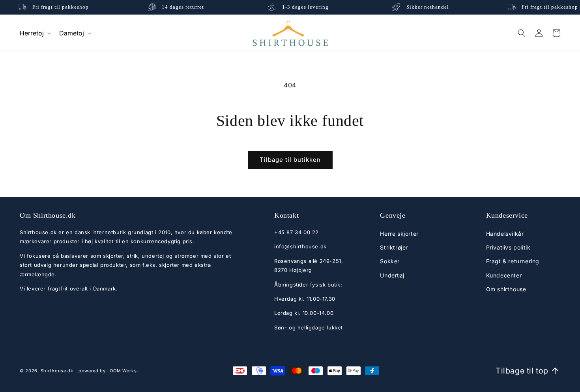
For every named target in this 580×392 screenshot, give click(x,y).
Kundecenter (504, 275)
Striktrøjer (394, 247)
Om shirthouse (506, 289)
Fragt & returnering (512, 261)
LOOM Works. (122, 371)
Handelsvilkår (505, 233)
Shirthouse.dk (57, 371)
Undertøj (392, 275)
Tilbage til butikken (290, 159)
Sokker (390, 261)
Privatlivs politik (508, 247)
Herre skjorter (399, 233)
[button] (34, 33)
